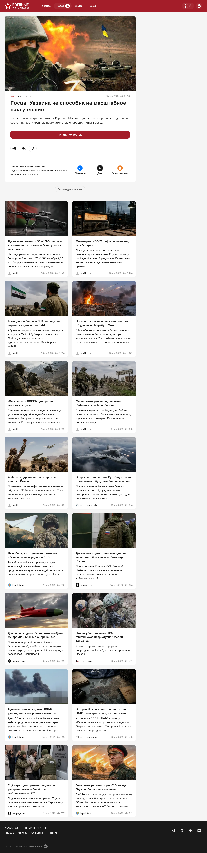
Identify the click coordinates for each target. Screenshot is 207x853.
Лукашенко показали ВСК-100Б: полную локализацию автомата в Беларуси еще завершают (35, 245)
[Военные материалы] (17, 6)
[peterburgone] (9, 661)
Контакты (22, 832)
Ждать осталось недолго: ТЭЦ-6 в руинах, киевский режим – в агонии (32, 711)
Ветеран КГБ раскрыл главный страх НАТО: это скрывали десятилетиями (101, 711)
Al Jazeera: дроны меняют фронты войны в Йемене (32, 479)
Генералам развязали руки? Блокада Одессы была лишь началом (101, 787)
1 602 (62, 429)
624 (130, 585)
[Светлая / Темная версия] (188, 6)
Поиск (92, 5)
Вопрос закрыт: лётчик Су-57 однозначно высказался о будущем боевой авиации (104, 479)
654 (130, 505)
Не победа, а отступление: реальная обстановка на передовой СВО (32, 555)
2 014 (62, 353)
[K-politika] (9, 585)
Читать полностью (70, 134)
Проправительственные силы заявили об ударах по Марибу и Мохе (102, 323)
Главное (46, 5)
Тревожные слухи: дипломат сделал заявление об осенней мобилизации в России (101, 557)
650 (63, 585)
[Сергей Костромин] (9, 273)
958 (130, 429)
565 (63, 737)
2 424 (129, 273)
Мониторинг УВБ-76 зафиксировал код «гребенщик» (102, 243)
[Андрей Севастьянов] (77, 429)
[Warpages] (77, 585)
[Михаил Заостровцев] (9, 429)
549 (130, 813)
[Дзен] (199, 830)
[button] (14, 148)
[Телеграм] (173, 830)
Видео (79, 5)
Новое (62, 5)
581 (130, 661)
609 (63, 661)
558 (130, 737)
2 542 (62, 273)
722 (63, 505)
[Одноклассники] (182, 830)
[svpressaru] (77, 661)
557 (63, 813)
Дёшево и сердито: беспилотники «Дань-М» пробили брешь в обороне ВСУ (35, 635)
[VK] (190, 830)
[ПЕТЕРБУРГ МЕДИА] (77, 505)
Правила (52, 832)
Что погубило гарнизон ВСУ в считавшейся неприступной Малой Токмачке (99, 637)
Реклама (9, 832)
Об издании (37, 832)
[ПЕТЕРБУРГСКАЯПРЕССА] (77, 737)
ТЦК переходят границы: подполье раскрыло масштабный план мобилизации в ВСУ (31, 789)
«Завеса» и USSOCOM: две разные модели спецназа (31, 403)
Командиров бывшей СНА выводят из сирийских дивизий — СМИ (34, 323)
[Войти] (199, 6)
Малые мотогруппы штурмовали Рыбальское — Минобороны (98, 403)
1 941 (129, 353)
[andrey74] (12, 96)
